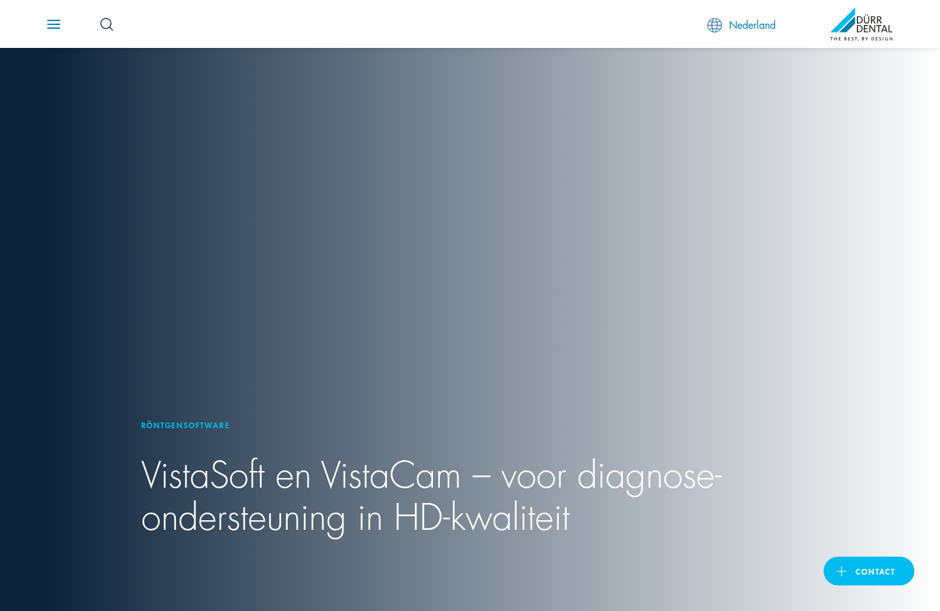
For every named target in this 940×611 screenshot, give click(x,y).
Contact (875, 571)
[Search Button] (107, 24)
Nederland (752, 24)
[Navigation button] (54, 24)
